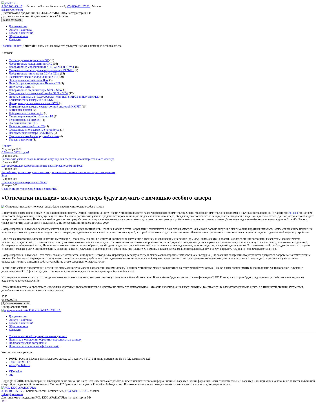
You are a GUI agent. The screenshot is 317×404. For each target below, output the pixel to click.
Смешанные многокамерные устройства (34, 129)
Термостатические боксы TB (27, 126)
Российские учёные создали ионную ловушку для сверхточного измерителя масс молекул (57, 159)
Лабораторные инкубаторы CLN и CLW (34, 73)
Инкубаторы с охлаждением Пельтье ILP (35, 83)
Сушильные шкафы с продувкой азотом (34, 136)
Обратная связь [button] (18, 36)
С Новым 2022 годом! (15, 152)
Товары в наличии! (21, 323)
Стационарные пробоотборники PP (31, 116)
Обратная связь (18, 326)
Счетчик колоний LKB (23, 123)
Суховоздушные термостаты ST (29, 60)
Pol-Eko (293, 212)
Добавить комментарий (16, 303)
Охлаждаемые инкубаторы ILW (28, 80)
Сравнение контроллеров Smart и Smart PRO (29, 188)
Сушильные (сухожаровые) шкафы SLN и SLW (38, 93)
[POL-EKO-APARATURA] (18, 387)
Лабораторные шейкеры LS (26, 113)
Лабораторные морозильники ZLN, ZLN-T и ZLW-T (41, 66)
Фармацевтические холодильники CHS (33, 76)
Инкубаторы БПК (20, 86)
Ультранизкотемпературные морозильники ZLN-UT (41, 70)
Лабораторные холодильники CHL (30, 63)
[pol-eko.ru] (8, 3)
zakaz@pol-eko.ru (12, 9)
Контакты (15, 329)
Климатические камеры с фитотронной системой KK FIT (45, 106)
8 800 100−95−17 (11, 6)
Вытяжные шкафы (20, 109)
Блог (4, 175)
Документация (18, 316)
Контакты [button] (15, 39)
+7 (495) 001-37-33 (78, 6)
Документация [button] (18, 26)
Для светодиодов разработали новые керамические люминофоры (42, 165)
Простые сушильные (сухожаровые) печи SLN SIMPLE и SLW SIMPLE (54, 96)
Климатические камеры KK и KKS (31, 99)
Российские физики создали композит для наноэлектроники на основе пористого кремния (58, 172)
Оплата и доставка (20, 319)
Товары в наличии (20, 139)
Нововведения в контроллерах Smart (24, 182)
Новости (16, 45)
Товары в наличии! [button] (21, 32)
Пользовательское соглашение (28, 342)
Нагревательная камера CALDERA (31, 132)
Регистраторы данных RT (25, 119)
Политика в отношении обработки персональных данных (45, 339)
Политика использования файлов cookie (34, 346)
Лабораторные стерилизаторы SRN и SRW (35, 90)
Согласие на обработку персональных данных (38, 336)
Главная (6, 45)
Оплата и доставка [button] (20, 29)
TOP (4, 400)
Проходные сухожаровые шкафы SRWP (34, 103)
